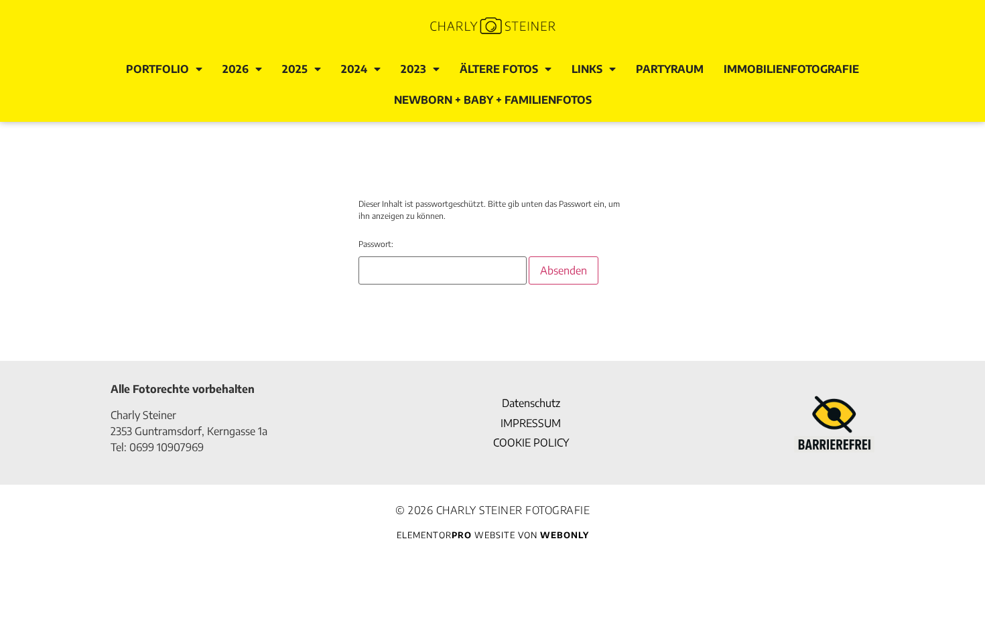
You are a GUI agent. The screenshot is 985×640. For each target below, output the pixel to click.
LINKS (587, 69)
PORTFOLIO (157, 69)
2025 (295, 69)
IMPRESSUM (531, 423)
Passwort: (375, 244)
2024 (354, 69)
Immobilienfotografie (791, 69)
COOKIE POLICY (531, 442)
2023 (413, 69)
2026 (235, 69)
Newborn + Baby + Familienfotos (493, 99)
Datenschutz (531, 403)
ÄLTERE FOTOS (499, 69)
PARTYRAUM (670, 69)
